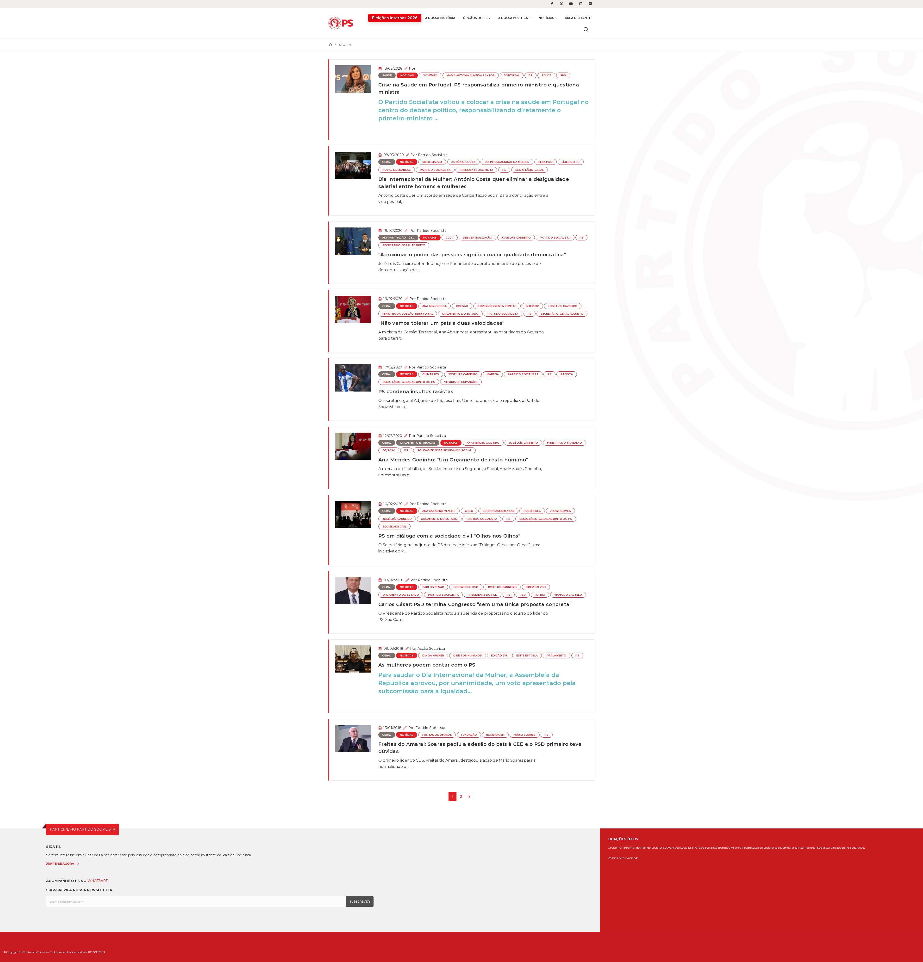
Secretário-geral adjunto (403, 245)
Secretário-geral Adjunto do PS (408, 382)
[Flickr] (590, 3)
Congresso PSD (465, 587)
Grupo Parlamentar (498, 511)
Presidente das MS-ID (476, 170)
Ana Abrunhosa (434, 306)
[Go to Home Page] (330, 45)
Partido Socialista (433, 155)
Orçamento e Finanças (418, 442)
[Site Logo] (341, 23)
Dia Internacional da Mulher (507, 162)
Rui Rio (540, 594)
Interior (532, 306)
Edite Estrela (527, 655)
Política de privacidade (623, 858)
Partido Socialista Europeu (712, 847)
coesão (462, 306)
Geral (386, 162)
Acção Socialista (431, 648)
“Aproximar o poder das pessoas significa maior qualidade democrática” (472, 254)
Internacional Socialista (814, 847)
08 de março (432, 162)
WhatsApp (97, 881)
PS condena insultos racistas (415, 391)
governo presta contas (497, 306)
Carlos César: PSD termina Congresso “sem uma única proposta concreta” (475, 604)
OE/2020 (388, 450)
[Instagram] (580, 3)
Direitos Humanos (467, 655)
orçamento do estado (460, 313)
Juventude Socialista (679, 847)
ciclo (469, 511)
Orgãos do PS (839, 847)
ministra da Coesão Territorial (407, 313)
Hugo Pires (532, 511)
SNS (563, 75)
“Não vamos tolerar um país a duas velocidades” (441, 323)
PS (530, 75)
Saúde (387, 75)
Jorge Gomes (560, 511)
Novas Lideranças (396, 170)
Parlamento (556, 655)
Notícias (546, 18)
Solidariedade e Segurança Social (444, 450)
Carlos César (433, 587)
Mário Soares (525, 734)
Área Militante (578, 18)
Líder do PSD (536, 587)
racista (567, 374)
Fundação (469, 734)
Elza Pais (545, 162)
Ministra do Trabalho (564, 442)
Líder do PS (571, 162)
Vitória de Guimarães (461, 382)
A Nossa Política (513, 18)
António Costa (463, 162)
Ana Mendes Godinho (483, 442)
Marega (493, 374)
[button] (586, 30)
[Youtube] (571, 3)
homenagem (495, 734)
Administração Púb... (398, 237)
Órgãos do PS (475, 18)
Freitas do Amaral (437, 734)
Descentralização (477, 237)
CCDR (450, 237)
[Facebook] (551, 3)
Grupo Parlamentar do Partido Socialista (636, 847)
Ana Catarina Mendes (438, 511)
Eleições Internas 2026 (395, 18)
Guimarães (430, 374)
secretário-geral (529, 170)
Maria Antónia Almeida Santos (471, 75)
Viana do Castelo (568, 594)
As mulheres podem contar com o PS (426, 665)
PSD (523, 594)
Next (469, 796)
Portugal (511, 75)
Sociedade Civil (394, 526)
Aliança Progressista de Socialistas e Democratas (764, 847)
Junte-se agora (60, 863)
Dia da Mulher (433, 655)
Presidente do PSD (482, 594)
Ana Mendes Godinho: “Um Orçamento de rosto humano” (453, 460)
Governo (430, 75)
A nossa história (440, 18)
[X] (561, 3)
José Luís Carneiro (516, 237)
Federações (857, 847)
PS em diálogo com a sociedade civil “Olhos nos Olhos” (449, 536)
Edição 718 (499, 655)
